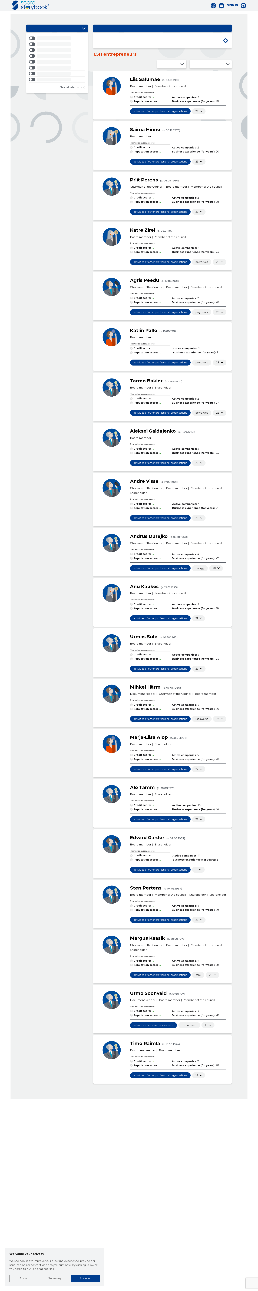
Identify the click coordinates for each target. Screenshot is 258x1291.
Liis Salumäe (145, 79)
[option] (57, 38)
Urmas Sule (143, 636)
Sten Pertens (145, 888)
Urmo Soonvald (148, 993)
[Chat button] (213, 5)
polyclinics (202, 262)
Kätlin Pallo (143, 330)
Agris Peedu (144, 280)
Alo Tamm (142, 787)
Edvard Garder (147, 837)
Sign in (232, 5)
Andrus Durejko (149, 536)
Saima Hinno (145, 129)
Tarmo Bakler (146, 381)
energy (200, 568)
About (24, 1278)
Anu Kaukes (144, 586)
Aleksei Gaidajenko (153, 431)
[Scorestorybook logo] (30, 5)
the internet (189, 1025)
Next (225, 40)
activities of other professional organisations (160, 111)
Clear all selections (70, 87)
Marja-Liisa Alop (149, 737)
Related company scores (142, 92)
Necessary (54, 1278)
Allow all (85, 1278)
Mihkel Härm (145, 687)
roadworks (202, 719)
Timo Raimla (145, 1043)
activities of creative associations (153, 1025)
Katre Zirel (142, 230)
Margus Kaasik (147, 938)
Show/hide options (83, 28)
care (198, 975)
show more (197, 111)
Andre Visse (144, 481)
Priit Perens (144, 180)
